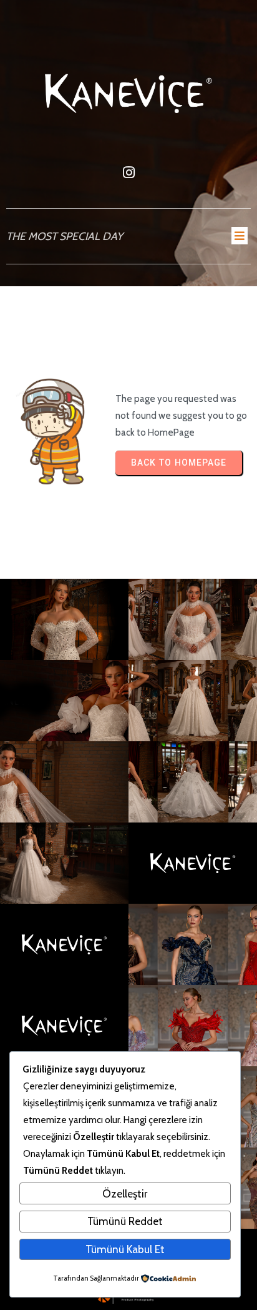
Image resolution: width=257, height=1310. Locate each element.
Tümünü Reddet (125, 1221)
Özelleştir (124, 1193)
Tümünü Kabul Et (125, 1249)
